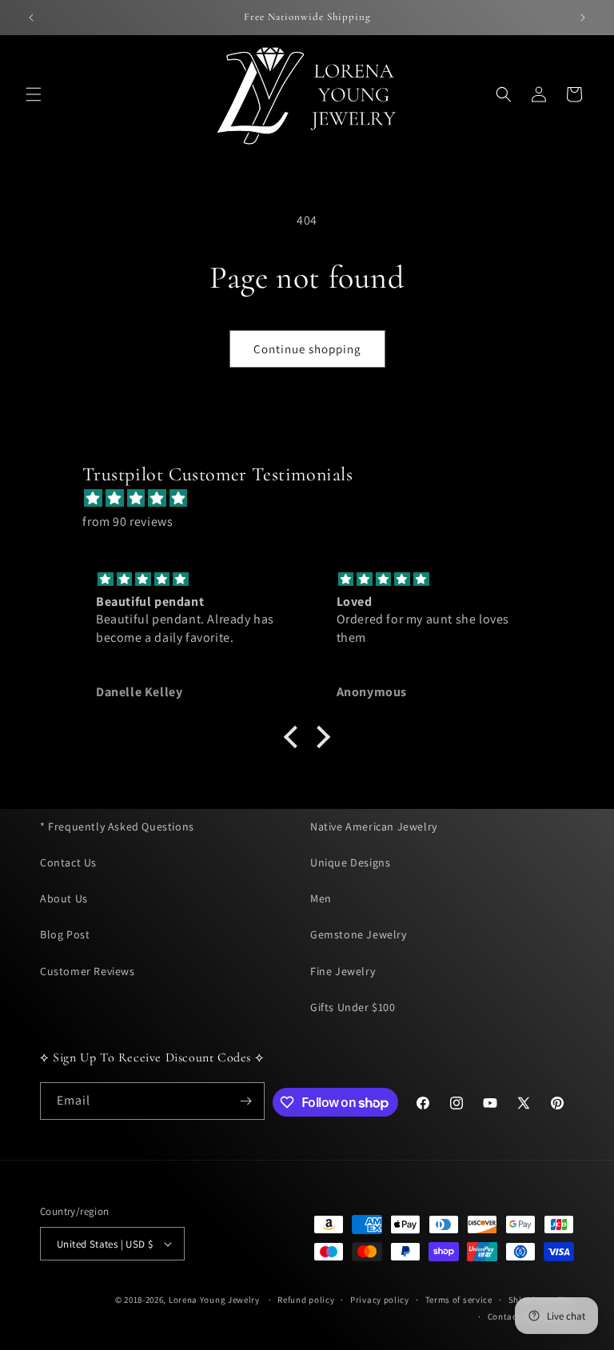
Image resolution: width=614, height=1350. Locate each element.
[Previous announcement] (31, 17)
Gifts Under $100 (353, 1007)
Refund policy (305, 1299)
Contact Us (68, 862)
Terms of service (458, 1299)
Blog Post (65, 934)
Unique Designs (350, 862)
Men (321, 898)
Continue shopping (307, 348)
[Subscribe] (246, 1101)
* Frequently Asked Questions (117, 826)
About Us (64, 898)
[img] (314, 499)
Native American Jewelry (373, 826)
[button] (33, 94)
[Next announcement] (582, 17)
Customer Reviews (87, 971)
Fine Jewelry (342, 971)
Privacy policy (379, 1299)
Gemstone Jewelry (358, 934)
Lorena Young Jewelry (214, 1299)
